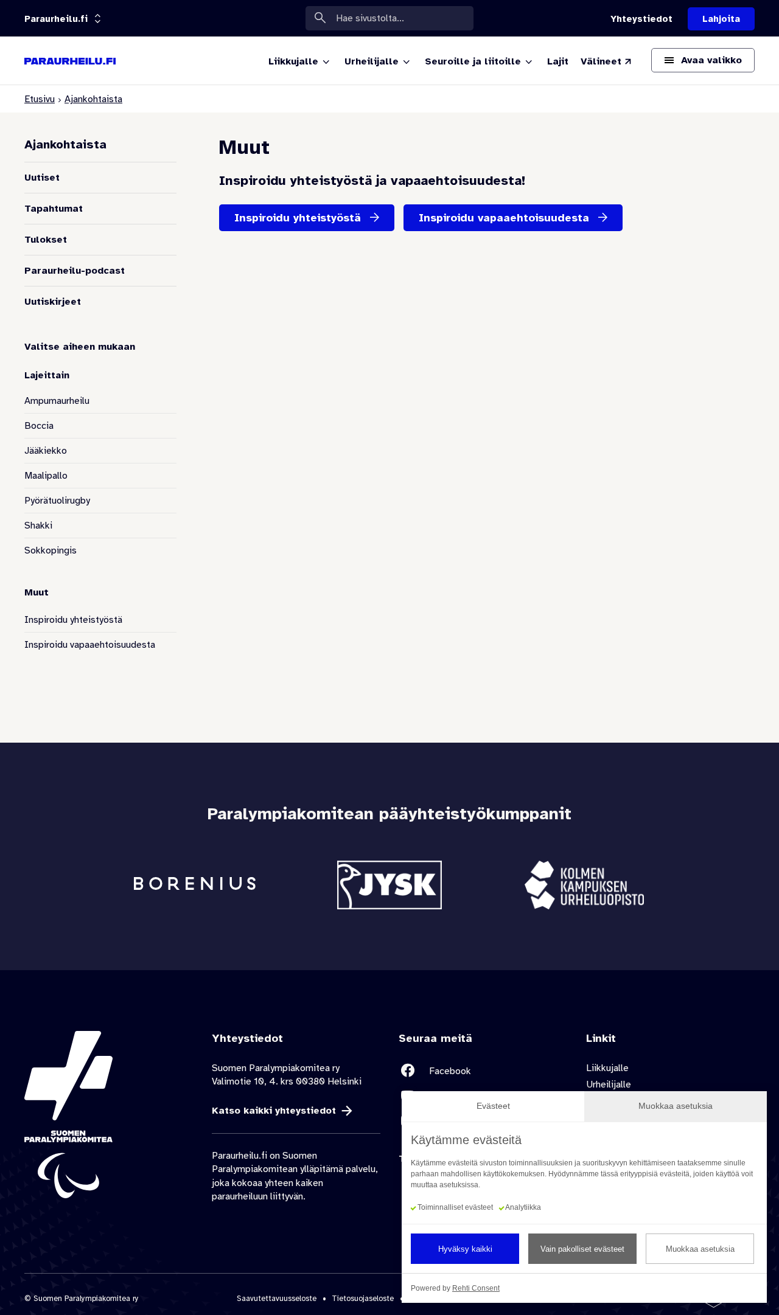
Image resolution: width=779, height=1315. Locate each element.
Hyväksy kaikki (465, 1249)
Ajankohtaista (93, 99)
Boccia (39, 426)
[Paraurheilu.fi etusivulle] (70, 60)
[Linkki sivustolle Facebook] (483, 1070)
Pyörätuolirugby (57, 500)
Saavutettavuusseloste (276, 1298)
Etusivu (39, 99)
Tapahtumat (53, 209)
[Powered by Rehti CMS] (709, 1303)
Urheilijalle (608, 1084)
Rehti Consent (476, 1288)
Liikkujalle (607, 1068)
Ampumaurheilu (56, 401)
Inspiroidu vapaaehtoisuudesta (89, 645)
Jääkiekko (45, 451)
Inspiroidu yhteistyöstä (73, 620)
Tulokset (45, 240)
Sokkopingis (50, 550)
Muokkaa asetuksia (700, 1249)
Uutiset (42, 178)
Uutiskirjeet (52, 302)
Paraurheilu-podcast (74, 271)
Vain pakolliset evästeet (582, 1249)
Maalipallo (46, 476)
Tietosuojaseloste (363, 1298)
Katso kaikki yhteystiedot (274, 1111)
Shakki (38, 525)
